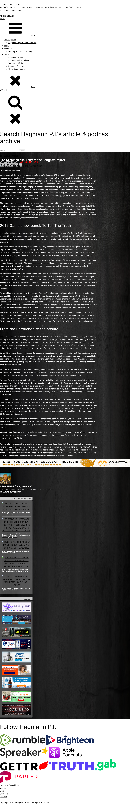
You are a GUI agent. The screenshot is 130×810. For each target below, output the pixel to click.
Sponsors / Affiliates (16, 63)
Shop (6, 46)
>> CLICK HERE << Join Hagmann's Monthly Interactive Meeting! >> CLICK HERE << (41, 7)
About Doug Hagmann (17, 69)
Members (8, 49)
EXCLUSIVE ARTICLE (9, 156)
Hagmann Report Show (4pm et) (22, 43)
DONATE (4, 90)
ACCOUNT (4, 16)
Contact (3, 797)
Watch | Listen (10, 40)
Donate (3, 788)
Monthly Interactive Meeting (20, 51)
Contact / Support (16, 66)
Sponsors (4, 794)
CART (11, 16)
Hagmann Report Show (10, 785)
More (6, 54)
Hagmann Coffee (15, 57)
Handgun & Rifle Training (18, 60)
